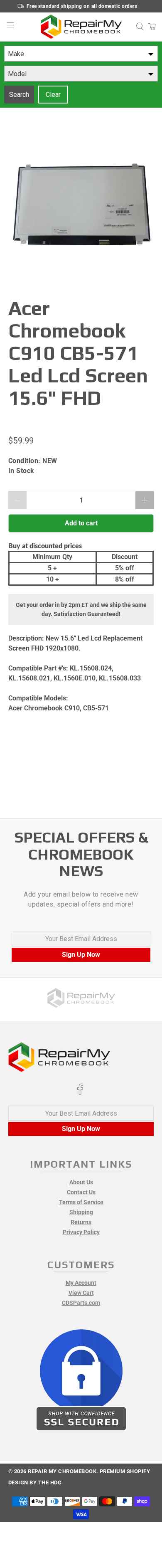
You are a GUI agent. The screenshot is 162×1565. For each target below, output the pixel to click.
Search (19, 95)
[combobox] (81, 54)
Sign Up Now (81, 955)
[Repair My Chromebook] (81, 27)
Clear (53, 95)
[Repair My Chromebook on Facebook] (80, 1092)
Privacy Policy (81, 1232)
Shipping (81, 1212)
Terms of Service (81, 1202)
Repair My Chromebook (62, 1471)
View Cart (81, 1292)
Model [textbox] (17, 74)
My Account (81, 1282)
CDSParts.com (81, 1302)
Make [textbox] (16, 54)
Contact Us (81, 1192)
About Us (81, 1182)
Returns (81, 1222)
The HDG (50, 1482)
